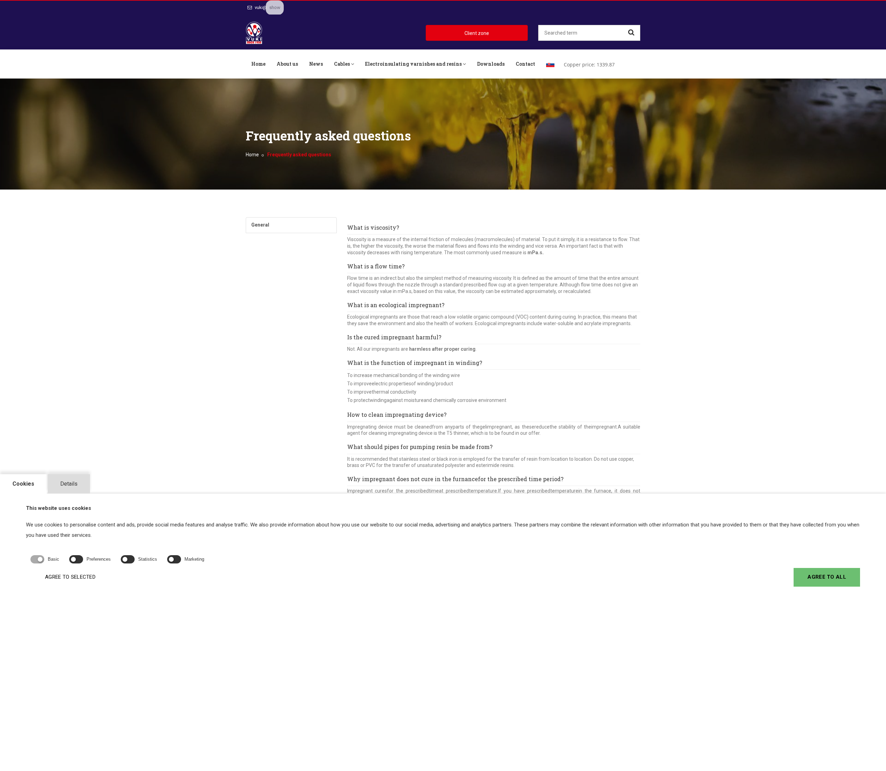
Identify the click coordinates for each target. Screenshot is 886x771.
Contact (525, 64)
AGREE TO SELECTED (70, 577)
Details (69, 483)
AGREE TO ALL (826, 577)
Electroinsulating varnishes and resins (413, 64)
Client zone (476, 33)
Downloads (491, 64)
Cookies (23, 483)
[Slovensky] (550, 64)
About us (287, 64)
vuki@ (260, 7)
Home (258, 64)
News (316, 64)
